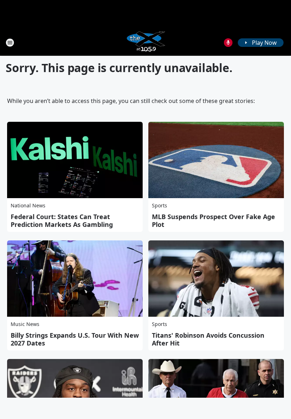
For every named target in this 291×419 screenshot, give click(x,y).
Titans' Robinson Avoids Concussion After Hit (208, 339)
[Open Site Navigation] (10, 42)
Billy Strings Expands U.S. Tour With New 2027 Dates (75, 339)
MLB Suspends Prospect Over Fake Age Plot (213, 220)
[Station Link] (145, 42)
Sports (159, 205)
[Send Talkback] (228, 42)
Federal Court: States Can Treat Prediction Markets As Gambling (62, 220)
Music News (25, 324)
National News (28, 205)
